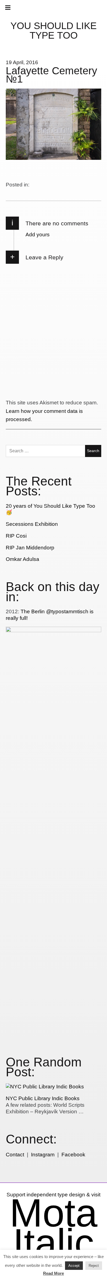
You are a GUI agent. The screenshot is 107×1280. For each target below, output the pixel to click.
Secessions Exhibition (32, 524)
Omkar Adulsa (22, 559)
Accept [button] (74, 1266)
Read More (53, 1273)
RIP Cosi (16, 536)
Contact (15, 1154)
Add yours (38, 234)
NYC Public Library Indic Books (43, 1098)
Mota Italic (53, 1228)
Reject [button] (94, 1266)
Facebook (73, 1154)
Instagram (43, 1154)
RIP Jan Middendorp (30, 547)
